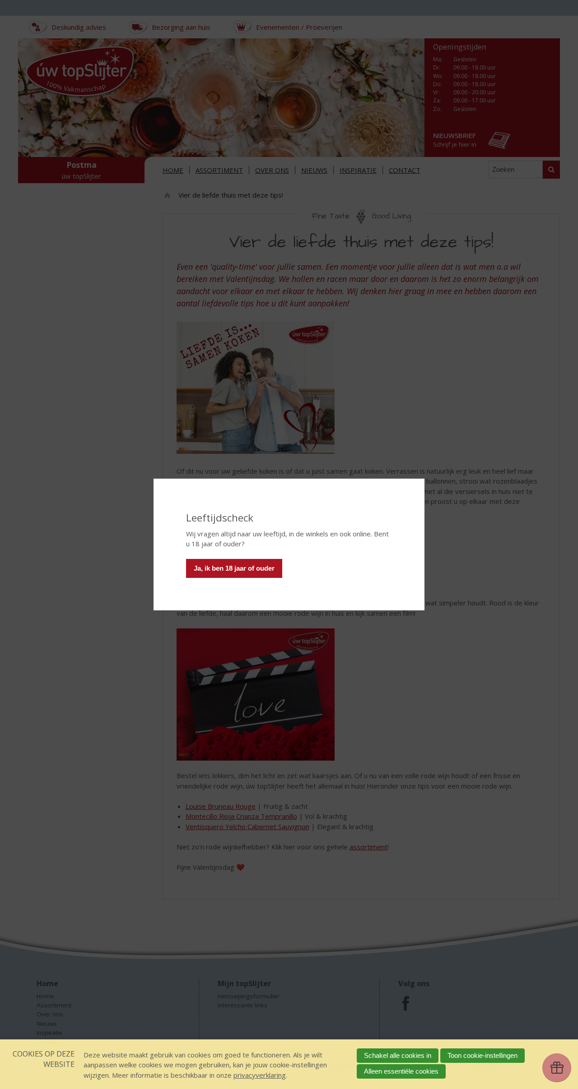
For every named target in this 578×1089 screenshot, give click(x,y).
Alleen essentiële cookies (401, 1071)
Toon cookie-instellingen (482, 1055)
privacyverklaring (259, 1075)
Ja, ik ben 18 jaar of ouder (234, 568)
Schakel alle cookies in (397, 1055)
